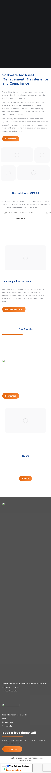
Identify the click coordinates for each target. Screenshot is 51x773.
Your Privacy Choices (19, 766)
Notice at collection (12, 770)
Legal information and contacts (14, 715)
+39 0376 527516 (9, 691)
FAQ (4, 718)
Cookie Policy (7, 726)
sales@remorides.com (10, 687)
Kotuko (29, 760)
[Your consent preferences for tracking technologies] (4, 769)
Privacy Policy (7, 722)
